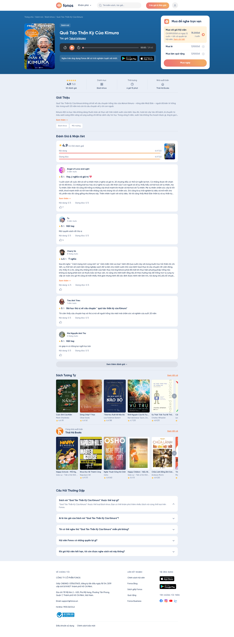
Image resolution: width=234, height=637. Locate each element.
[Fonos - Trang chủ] (64, 5)
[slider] (111, 47)
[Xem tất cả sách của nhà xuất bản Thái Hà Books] (59, 431)
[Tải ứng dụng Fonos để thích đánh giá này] (60, 289)
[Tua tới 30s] (78, 47)
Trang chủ (28, 17)
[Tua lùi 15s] (65, 47)
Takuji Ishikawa (77, 38)
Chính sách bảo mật (86, 626)
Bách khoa (50, 17)
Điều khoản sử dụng (65, 626)
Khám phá (83, 5)
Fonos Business (134, 601)
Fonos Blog (132, 583)
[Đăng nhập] (175, 5)
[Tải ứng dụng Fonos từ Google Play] (168, 586)
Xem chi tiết (179, 39)
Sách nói (39, 17)
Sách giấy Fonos (134, 589)
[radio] (185, 34)
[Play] (71, 47)
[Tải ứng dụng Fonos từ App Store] (167, 578)
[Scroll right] (174, 396)
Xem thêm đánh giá (116, 364)
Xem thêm (61, 120)
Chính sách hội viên (136, 578)
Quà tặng (131, 595)
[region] (117, 84)
